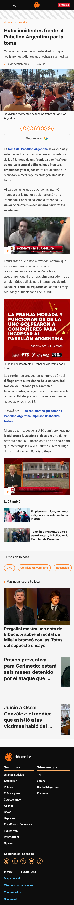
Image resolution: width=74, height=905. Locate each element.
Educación (62, 567)
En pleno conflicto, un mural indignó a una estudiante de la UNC (50, 515)
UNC (9, 567)
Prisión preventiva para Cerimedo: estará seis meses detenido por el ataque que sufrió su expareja (31, 672)
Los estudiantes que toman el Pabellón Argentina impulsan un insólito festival (34, 416)
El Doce (8, 22)
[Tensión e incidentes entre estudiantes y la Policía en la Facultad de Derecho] (17, 535)
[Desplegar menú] (6, 5)
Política (23, 22)
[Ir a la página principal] (37, 5)
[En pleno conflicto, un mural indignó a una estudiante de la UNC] (17, 515)
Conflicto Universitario (34, 567)
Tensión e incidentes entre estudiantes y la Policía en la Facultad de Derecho (50, 535)
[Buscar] (14, 5)
